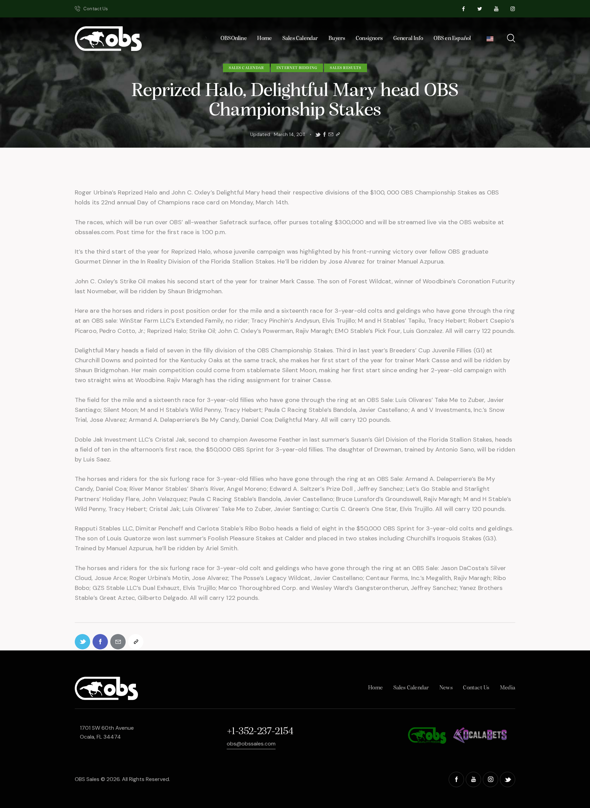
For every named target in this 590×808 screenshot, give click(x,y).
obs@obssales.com (251, 743)
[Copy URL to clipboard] (338, 134)
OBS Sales (87, 779)
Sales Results (345, 68)
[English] (490, 40)
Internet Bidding (297, 68)
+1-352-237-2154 (260, 731)
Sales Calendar (246, 68)
